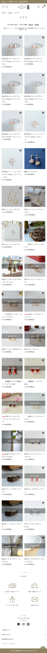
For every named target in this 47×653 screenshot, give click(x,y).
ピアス (17, 13)
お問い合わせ (6, 634)
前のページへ (8, 28)
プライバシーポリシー (9, 644)
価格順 (31, 25)
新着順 (37, 25)
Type (10, 13)
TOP (3, 13)
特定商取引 (7, 639)
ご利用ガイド (6, 630)
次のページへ (23, 30)
